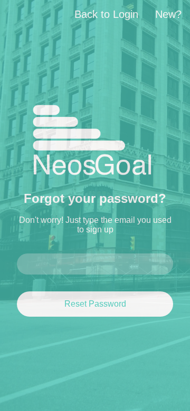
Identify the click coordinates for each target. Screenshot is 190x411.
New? (168, 14)
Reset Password (95, 303)
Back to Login (106, 14)
